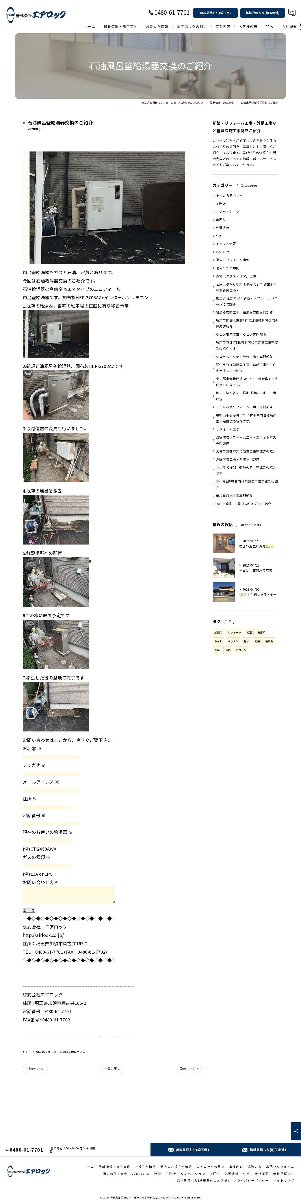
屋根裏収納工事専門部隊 (234, 495)
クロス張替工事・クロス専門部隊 (241, 334)
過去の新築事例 (227, 268)
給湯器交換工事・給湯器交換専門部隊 (60, 1052)
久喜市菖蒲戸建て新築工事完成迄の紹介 (246, 451)
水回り (221, 219)
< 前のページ (35, 1068)
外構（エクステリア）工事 (236, 276)
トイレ (218, 641)
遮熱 (227, 650)
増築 (217, 650)
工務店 (221, 203)
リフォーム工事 (227, 429)
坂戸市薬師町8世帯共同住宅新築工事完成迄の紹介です (247, 345)
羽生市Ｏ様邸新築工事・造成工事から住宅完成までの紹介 (246, 367)
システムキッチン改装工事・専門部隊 (244, 356)
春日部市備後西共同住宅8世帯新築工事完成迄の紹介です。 (247, 381)
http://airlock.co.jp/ (43, 935)
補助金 (269, 641)
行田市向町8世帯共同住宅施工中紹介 (243, 503)
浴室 (249, 632)
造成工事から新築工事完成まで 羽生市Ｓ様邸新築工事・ (246, 287)
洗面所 (261, 632)
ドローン (241, 650)
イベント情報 (226, 243)
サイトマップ (283, 1180)
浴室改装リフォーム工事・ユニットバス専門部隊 (246, 440)
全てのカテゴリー (229, 195)
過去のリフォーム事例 (232, 259)
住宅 (219, 235)
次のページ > (189, 1068)
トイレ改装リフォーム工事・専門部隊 (244, 406)
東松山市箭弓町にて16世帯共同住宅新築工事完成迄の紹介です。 (246, 418)
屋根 (246, 641)
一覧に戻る (112, 1068)
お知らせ (28, 1052)
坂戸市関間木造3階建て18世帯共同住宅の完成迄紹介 (247, 323)
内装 (257, 641)
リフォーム (234, 632)
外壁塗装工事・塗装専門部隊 (238, 459)
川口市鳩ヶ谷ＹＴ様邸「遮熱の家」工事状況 (246, 395)
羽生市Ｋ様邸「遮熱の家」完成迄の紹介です (246, 470)
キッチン (233, 641)
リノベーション (227, 211)
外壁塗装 (222, 227)
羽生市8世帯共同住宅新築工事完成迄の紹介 (247, 484)
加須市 (218, 632)
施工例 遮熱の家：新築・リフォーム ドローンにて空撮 (247, 301)
